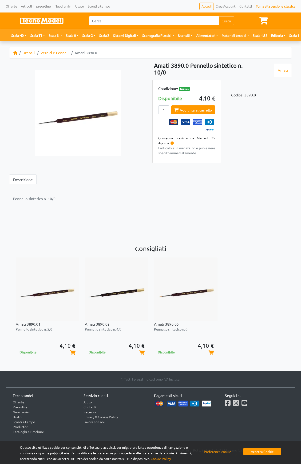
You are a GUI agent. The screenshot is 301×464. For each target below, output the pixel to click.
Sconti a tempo (99, 6)
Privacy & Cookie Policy (100, 417)
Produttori (20, 427)
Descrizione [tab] (23, 179)
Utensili (29, 52)
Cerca (226, 20)
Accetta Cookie (262, 451)
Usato (79, 6)
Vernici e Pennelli (54, 52)
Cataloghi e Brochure (28, 432)
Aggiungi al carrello (195, 110)
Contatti (245, 6)
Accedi (207, 6)
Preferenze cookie (217, 451)
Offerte (11, 6)
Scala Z (104, 35)
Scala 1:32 (260, 35)
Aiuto (87, 402)
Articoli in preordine (36, 6)
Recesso (89, 412)
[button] (18, 35)
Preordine (20, 407)
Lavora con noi (94, 422)
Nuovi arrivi (63, 6)
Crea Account (226, 6)
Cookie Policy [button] (161, 458)
